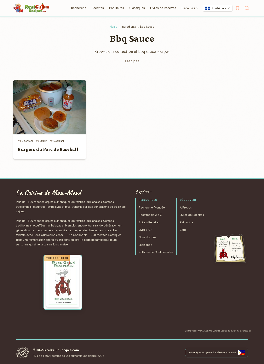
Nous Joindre (147, 237)
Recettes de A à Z (150, 214)
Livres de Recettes (163, 8)
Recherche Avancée (152, 207)
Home (113, 26)
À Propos (186, 207)
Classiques (137, 8)
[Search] (247, 8)
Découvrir (188, 8)
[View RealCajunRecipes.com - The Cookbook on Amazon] (62, 282)
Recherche (78, 8)
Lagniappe (145, 244)
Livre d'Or (145, 229)
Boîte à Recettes (149, 222)
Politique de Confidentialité (156, 252)
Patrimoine (186, 222)
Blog (183, 229)
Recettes (98, 8)
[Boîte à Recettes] (237, 8)
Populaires (116, 8)
